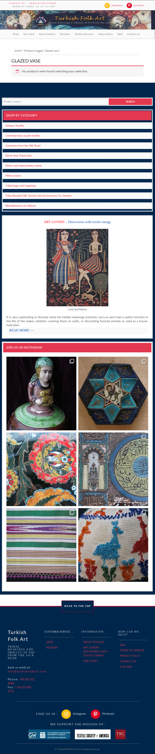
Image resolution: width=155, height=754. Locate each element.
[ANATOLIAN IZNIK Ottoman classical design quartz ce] (41, 469)
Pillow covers (13, 175)
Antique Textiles (14, 125)
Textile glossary (84, 34)
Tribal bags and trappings (20, 185)
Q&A (120, 34)
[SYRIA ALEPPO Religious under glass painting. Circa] (113, 469)
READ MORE (21, 330)
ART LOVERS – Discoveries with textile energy (95, 651)
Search (130, 102)
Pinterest (138, 6)
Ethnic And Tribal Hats (18, 155)
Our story (28, 34)
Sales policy (105, 34)
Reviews (65, 34)
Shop (16, 34)
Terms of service (132, 650)
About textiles (47, 34)
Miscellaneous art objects (20, 205)
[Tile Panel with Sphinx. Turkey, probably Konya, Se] (113, 394)
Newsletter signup (43, 3)
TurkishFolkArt (65, 749)
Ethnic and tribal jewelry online (23, 165)
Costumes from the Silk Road (22, 145)
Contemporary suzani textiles (22, 135)
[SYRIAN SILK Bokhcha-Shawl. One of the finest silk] (41, 545)
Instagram (116, 6)
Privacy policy (130, 655)
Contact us (17, 3)
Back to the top (77, 606)
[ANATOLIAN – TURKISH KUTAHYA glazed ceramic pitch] (41, 394)
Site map (126, 666)
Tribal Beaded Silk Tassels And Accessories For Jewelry (38, 195)
